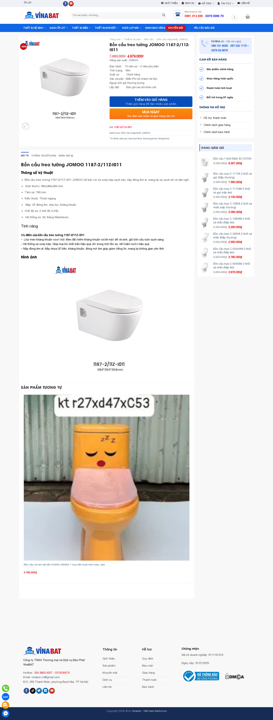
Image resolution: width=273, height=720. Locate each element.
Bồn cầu (148, 39)
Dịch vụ (189, 3)
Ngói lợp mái (130, 27)
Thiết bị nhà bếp (105, 27)
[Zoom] (25, 126)
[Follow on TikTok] (33, 691)
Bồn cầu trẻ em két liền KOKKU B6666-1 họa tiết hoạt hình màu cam (64, 564)
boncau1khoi (135, 138)
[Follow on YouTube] (71, 4)
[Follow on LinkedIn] (45, 691)
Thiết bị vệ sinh (33, 27)
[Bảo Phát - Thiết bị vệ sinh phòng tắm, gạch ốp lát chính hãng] (41, 15)
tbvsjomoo (163, 138)
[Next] (34, 124)
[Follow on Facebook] (65, 4)
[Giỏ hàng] (248, 16)
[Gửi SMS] (5, 705)
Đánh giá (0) (66, 155)
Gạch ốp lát (57, 27)
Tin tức (225, 3)
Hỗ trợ (206, 3)
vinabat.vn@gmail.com (45, 677)
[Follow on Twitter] (39, 691)
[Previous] (24, 586)
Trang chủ (115, 39)
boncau (123, 138)
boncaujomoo (150, 138)
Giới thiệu (171, 3)
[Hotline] (5, 688)
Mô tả (25, 155)
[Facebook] (5, 713)
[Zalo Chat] (5, 696)
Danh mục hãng (155, 27)
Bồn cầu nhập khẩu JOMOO (172, 39)
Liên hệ (245, 3)
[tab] (25, 155)
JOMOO (133, 60)
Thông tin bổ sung (43, 155)
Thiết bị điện (80, 27)
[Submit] (164, 15)
